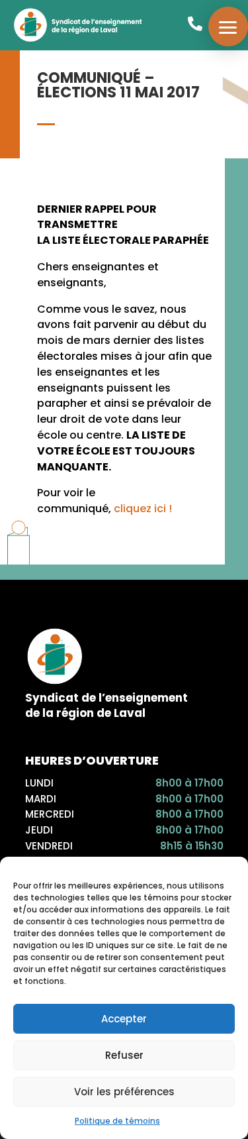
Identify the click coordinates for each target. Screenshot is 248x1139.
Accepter (124, 1019)
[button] (228, 26)
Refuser (124, 1055)
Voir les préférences (124, 1092)
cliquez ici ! (143, 508)
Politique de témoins (117, 1120)
